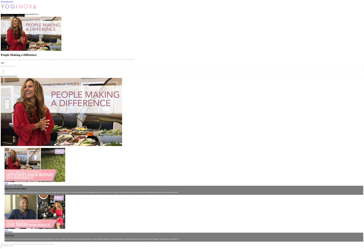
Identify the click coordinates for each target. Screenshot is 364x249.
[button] (1, 12)
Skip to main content (7, 1)
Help (16, 244)
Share (2, 63)
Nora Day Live (5, 244)
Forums (12, 244)
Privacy (25, 244)
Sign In (20, 16)
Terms (20, 244)
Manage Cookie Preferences (41, 244)
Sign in (36, 14)
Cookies (30, 244)
